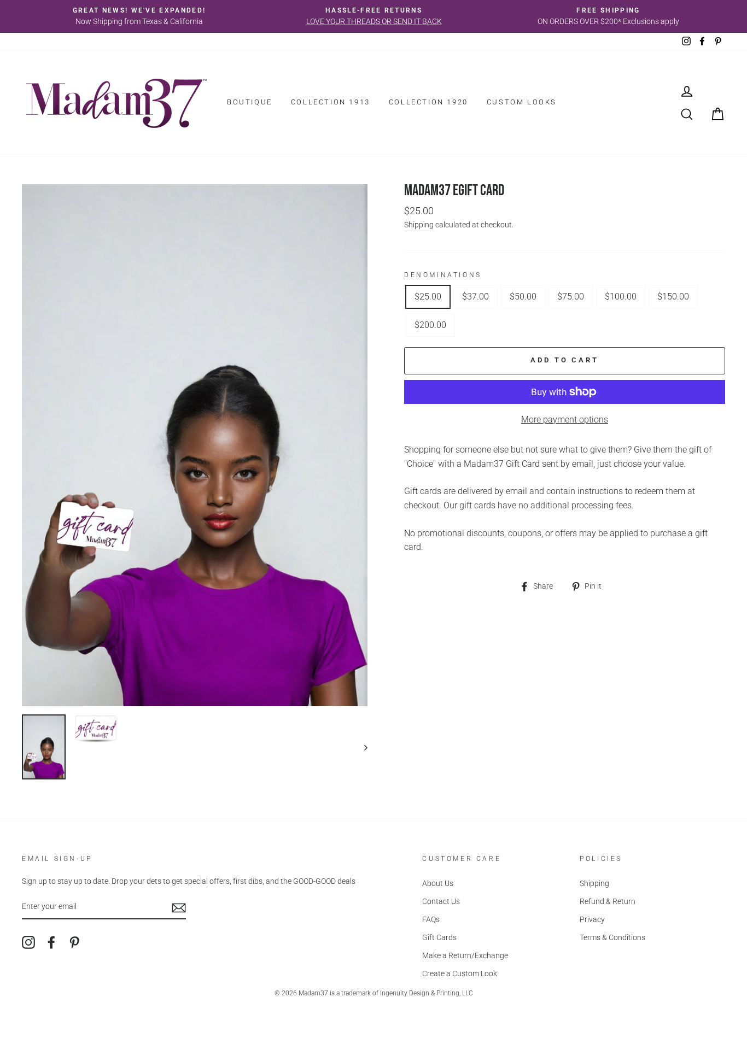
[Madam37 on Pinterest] (74, 942)
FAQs (431, 919)
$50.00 (523, 296)
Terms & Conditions (612, 937)
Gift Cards (439, 937)
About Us (437, 883)
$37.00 (475, 296)
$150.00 (673, 296)
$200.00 (430, 325)
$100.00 (621, 296)
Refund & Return (607, 901)
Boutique (249, 102)
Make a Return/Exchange (465, 955)
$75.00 (570, 296)
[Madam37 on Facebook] (51, 942)
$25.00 (428, 296)
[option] (139, 16)
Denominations (443, 275)
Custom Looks (522, 102)
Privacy (592, 919)
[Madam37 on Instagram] (28, 942)
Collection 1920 (428, 102)
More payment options (564, 419)
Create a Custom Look (459, 973)
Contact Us (441, 901)
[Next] (360, 746)
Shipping (419, 224)
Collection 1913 (330, 102)
